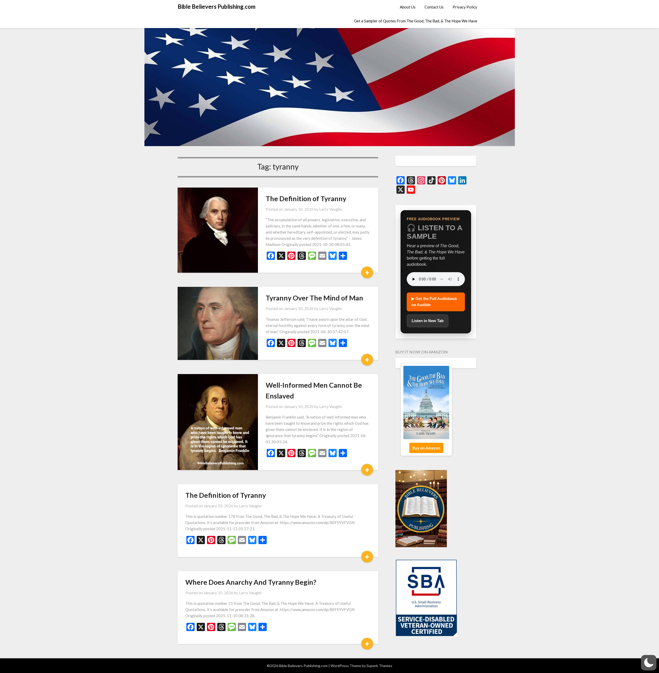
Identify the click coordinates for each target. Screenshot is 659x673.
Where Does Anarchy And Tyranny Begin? (250, 582)
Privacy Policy (465, 7)
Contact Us (434, 7)
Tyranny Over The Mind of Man (314, 298)
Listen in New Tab (428, 320)
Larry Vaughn (330, 209)
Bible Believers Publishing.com (216, 6)
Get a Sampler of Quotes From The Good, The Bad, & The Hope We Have (415, 21)
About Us (407, 7)
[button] (648, 662)
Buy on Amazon (426, 448)
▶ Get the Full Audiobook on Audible (434, 301)
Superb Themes (379, 665)
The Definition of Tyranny (306, 198)
